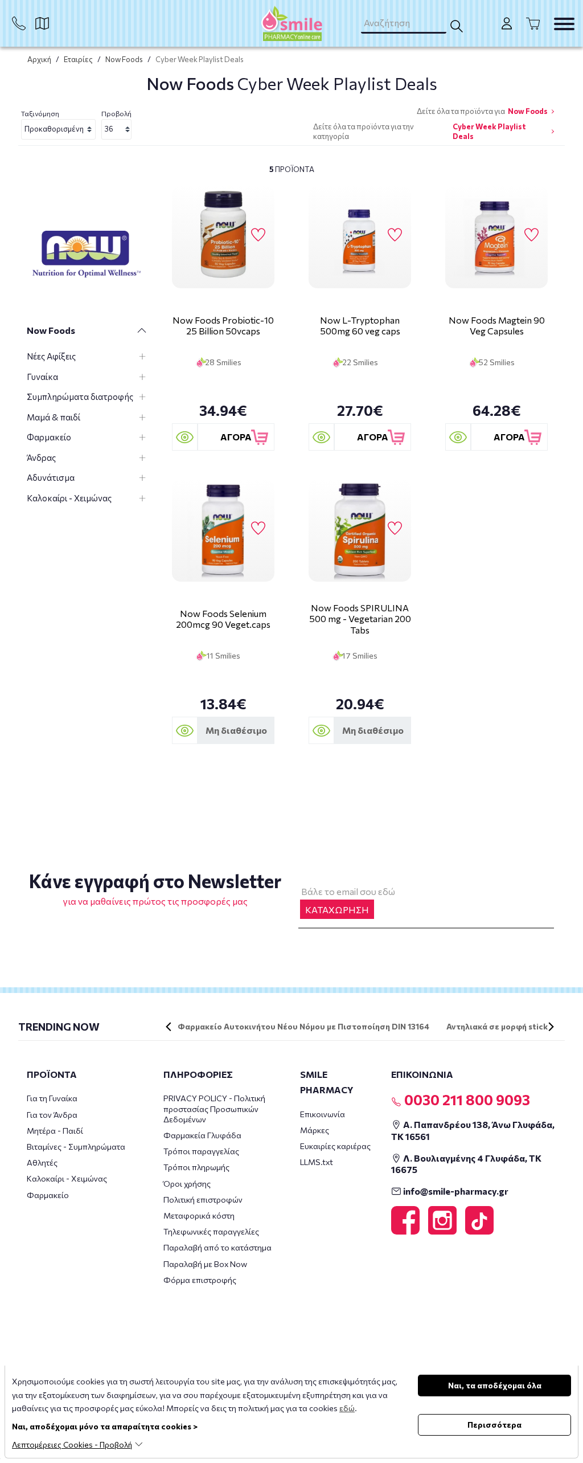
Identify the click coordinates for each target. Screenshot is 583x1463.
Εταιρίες (78, 59)
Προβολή (116, 113)
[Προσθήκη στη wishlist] (258, 235)
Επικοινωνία (322, 1114)
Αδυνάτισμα (51, 477)
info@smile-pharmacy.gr (454, 1191)
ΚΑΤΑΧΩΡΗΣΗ (337, 909)
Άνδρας (41, 457)
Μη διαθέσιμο (236, 730)
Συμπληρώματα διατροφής (80, 396)
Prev (168, 1026)
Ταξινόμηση (40, 113)
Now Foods (124, 59)
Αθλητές (42, 1162)
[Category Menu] (564, 24)
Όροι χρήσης (187, 1183)
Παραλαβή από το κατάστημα (217, 1247)
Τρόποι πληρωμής (196, 1167)
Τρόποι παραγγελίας (201, 1151)
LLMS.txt (316, 1162)
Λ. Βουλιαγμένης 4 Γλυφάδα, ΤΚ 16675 (466, 1164)
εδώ (347, 1408)
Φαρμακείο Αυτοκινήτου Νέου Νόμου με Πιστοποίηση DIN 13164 (303, 1026)
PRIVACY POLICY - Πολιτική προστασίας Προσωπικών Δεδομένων (214, 1108)
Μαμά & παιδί (53, 417)
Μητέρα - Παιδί (55, 1130)
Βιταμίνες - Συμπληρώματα (76, 1146)
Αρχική (39, 59)
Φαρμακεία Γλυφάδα (202, 1135)
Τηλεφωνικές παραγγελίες (211, 1231)
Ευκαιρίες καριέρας (335, 1146)
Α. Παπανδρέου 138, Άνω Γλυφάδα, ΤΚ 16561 (473, 1130)
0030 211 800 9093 (465, 1099)
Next (551, 1026)
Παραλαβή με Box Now (205, 1264)
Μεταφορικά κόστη (199, 1215)
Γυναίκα (42, 376)
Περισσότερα (494, 1424)
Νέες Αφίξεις (51, 356)
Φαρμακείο (49, 437)
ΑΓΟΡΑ (236, 436)
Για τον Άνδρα (52, 1114)
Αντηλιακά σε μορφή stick (497, 1026)
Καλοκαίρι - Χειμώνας (69, 498)
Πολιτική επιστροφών (203, 1199)
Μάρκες (314, 1130)
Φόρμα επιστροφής (199, 1280)
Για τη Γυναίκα (52, 1098)
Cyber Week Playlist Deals (489, 131)
